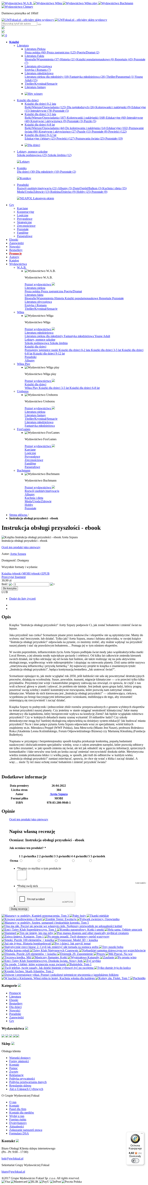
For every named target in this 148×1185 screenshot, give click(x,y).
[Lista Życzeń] (3, 31)
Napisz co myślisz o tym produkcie (39, 868)
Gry (11, 1020)
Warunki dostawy (20, 1057)
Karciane (30, 449)
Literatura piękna (35, 287)
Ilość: (5, 584)
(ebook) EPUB (40, 573)
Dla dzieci (26, 171)
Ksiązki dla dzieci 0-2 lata (75, 350)
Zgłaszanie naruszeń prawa (25, 1130)
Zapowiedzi (16, 1017)
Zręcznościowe (34, 460)
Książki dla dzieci (35, 346)
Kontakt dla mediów (21, 1112)
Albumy (65, 188)
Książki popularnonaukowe (95, 59)
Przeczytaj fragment (14, 577)
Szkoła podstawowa (32, 155)
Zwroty (13, 1071)
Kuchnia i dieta (114, 188)
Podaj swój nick (27, 886)
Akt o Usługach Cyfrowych (26, 1089)
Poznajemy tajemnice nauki (42, 350)
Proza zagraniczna (61, 52)
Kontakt (14, 1064)
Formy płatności (19, 1061)
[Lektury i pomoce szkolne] (23, 161)
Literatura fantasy (35, 415)
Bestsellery (16, 1003)
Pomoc (13, 1068)
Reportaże (124, 59)
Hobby (84, 191)
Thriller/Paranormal (120, 76)
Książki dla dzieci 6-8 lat (85, 387)
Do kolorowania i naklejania (85, 128)
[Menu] (142, 1134)
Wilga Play (32, 387)
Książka (7, 573)
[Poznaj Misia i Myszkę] (32, 145)
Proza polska (35, 52)
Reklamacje (16, 1075)
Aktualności (16, 1126)
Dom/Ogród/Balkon (87, 188)
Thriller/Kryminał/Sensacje (41, 308)
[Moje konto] (3, 27)
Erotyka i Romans (38, 69)
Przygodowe (32, 456)
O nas (12, 1102)
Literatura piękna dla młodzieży (47, 76)
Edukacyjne (116, 117)
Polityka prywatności (22, 1078)
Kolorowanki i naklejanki (113, 107)
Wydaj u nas (16, 1116)
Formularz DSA (19, 1133)
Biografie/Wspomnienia (42, 59)
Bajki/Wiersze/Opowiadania (45, 107)
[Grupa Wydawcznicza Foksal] (54, 19)
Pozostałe (61, 110)
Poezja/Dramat (88, 52)
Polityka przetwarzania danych (28, 1082)
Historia (68, 59)
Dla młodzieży (47, 171)
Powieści (117, 131)
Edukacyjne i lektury (40, 138)
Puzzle (90, 121)
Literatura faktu (34, 294)
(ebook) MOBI (21, 573)
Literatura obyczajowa (38, 301)
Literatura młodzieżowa (39, 332)
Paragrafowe (32, 467)
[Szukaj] (39, 24)
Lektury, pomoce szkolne (40, 339)
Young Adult (102, 336)
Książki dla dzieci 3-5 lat (106, 350)
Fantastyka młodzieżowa (87, 76)
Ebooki (13, 1000)
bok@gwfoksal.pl (12, 1158)
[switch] (135, 1160)
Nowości (14, 1010)
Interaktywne (41, 110)
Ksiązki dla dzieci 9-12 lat (49, 353)
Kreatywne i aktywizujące (48, 121)
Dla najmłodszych (81, 107)
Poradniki (30, 357)
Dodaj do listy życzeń (22, 598)
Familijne (30, 463)
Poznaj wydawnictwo (38, 284)
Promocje (15, 993)
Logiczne (30, 453)
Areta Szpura (18, 553)
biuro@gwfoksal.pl (13, 1171)
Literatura (15, 996)
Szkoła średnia (59, 155)
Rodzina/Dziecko (63, 191)
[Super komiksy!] (24, 178)
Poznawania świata (90, 138)
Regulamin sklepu (20, 1085)
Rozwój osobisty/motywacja (37, 188)
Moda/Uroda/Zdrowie (33, 191)
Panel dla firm (17, 1109)
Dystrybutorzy (18, 1123)
